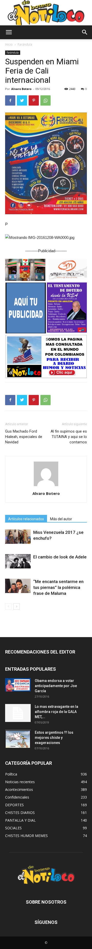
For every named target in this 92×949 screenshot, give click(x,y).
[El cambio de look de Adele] (18, 561)
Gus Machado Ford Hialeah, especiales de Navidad (23, 436)
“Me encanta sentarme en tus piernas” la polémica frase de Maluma (58, 587)
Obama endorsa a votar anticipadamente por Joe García (56, 686)
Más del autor (61, 519)
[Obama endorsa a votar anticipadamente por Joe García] (18, 684)
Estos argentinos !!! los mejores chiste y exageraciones (54, 737)
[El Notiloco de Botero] (46, 12)
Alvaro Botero (21, 89)
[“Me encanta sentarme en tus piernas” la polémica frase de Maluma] (18, 586)
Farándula (25, 44)
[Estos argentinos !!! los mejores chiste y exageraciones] (18, 739)
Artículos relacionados (26, 519)
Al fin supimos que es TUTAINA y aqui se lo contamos (69, 436)
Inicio (9, 44)
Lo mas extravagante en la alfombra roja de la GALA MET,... (56, 712)
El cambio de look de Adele (60, 556)
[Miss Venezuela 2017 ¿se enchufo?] (18, 536)
